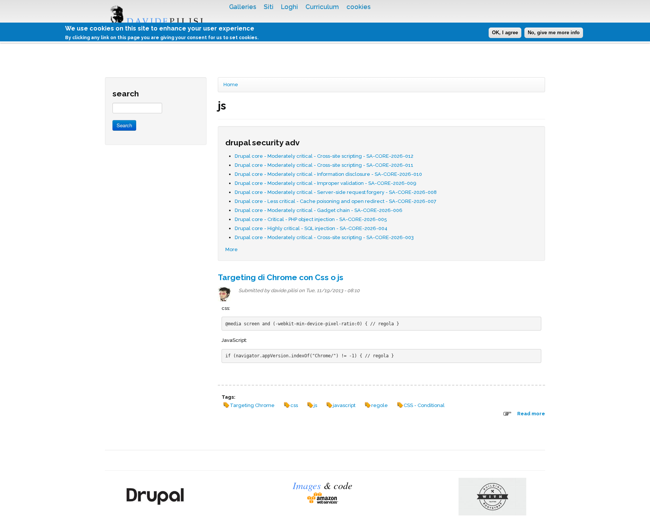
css (294, 405)
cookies (358, 7)
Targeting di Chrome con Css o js (280, 277)
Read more (531, 413)
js (315, 405)
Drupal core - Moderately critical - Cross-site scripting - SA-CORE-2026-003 (324, 237)
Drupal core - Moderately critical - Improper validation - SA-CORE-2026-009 (325, 183)
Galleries (242, 7)
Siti (268, 7)
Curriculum (322, 7)
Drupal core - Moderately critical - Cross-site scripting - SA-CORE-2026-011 (324, 165)
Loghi (289, 7)
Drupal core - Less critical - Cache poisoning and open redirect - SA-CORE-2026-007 (335, 201)
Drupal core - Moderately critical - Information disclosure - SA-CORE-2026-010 (328, 174)
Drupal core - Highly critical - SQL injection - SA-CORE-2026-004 (311, 228)
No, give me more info (554, 32)
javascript (344, 405)
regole (379, 405)
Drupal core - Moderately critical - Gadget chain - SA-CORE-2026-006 (318, 210)
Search (124, 125)
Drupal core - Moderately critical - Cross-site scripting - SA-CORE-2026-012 (324, 156)
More (231, 249)
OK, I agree (505, 32)
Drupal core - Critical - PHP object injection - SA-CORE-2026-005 (311, 219)
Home (230, 84)
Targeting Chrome (252, 405)
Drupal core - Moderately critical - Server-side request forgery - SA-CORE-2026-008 (336, 192)
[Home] (161, 21)
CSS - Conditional (424, 405)
